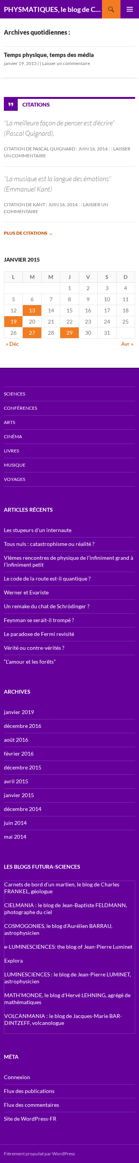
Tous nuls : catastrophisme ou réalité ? (49, 544)
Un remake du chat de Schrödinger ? (47, 606)
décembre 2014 (22, 809)
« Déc (12, 343)
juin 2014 (15, 822)
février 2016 (19, 753)
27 (32, 332)
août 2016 (16, 739)
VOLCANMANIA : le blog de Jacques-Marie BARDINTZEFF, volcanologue (63, 1019)
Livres (11, 451)
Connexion (17, 1077)
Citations (36, 104)
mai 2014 (15, 836)
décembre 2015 (22, 767)
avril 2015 (16, 781)
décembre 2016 (22, 725)
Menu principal (129, 9)
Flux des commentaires (31, 1104)
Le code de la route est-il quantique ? (47, 578)
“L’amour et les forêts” (30, 661)
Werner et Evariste (26, 592)
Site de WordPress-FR (30, 1118)
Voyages (14, 479)
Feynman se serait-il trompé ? (39, 620)
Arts (9, 422)
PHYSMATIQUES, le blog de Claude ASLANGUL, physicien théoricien (53, 9)
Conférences (20, 408)
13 (32, 310)
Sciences (14, 394)
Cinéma (13, 436)
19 (13, 321)
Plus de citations (28, 233)
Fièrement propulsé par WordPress (39, 1153)
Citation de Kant (24, 204)
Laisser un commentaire (66, 63)
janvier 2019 (19, 712)
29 (69, 332)
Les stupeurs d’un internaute (37, 530)
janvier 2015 (19, 795)
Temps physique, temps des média (49, 54)
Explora (13, 960)
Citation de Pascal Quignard (39, 149)
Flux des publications (29, 1091)
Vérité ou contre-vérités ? (34, 647)
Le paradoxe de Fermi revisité (39, 634)
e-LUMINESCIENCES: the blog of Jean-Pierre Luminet (68, 946)
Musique (14, 465)
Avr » (127, 343)
